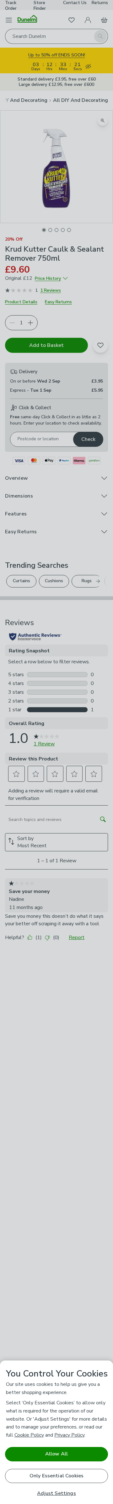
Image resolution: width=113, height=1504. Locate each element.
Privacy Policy (69, 1435)
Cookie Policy (29, 1435)
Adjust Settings (56, 1493)
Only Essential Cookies (57, 1475)
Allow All (56, 1453)
